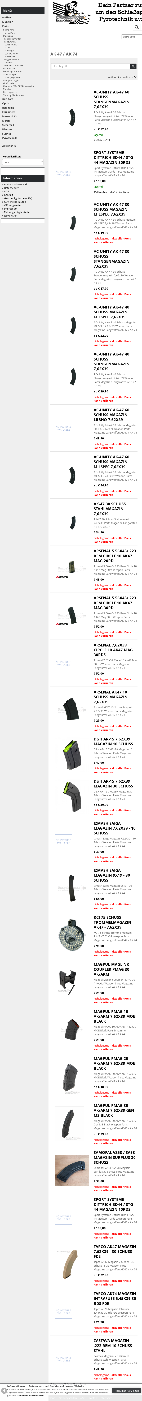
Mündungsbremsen (12, 71)
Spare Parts (8, 29)
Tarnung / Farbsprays (13, 95)
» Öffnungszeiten (12, 205)
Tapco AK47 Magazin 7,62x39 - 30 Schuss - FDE (115, 1251)
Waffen (6, 17)
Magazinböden (10, 59)
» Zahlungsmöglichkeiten (16, 212)
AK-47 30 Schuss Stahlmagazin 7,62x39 (110, 508)
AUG (6, 47)
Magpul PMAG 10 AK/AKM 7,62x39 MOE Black (114, 1016)
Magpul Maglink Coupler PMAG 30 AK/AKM (111, 969)
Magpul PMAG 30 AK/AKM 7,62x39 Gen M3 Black (114, 1110)
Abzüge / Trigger (10, 80)
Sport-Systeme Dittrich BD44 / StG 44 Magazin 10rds (113, 1204)
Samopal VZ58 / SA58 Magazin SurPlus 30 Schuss (115, 1157)
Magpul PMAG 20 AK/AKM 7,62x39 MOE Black (114, 1063)
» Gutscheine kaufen (14, 201)
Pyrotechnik (9, 138)
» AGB (5, 191)
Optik (5, 103)
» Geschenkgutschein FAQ (17, 198)
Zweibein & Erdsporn (12, 65)
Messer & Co (9, 116)
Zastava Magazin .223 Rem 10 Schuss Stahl (113, 1345)
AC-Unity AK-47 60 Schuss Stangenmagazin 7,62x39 (112, 99)
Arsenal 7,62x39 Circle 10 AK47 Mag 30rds (113, 649)
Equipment (8, 112)
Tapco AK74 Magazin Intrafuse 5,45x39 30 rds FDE (115, 1298)
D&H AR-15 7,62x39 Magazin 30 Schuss (113, 784)
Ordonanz (8, 56)
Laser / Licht (8, 68)
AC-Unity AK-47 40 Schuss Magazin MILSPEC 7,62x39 (111, 312)
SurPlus (6, 133)
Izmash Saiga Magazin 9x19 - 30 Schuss (112, 875)
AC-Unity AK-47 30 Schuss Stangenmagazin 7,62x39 (112, 259)
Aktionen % (9, 145)
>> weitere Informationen (30, 1395)
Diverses (7, 129)
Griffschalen (8, 83)
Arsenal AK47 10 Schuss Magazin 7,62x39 (110, 696)
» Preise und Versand (14, 184)
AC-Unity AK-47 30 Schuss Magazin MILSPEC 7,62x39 (111, 209)
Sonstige (8, 50)
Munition (7, 21)
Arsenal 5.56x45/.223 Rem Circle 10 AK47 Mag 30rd (115, 602)
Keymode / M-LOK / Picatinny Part (18, 86)
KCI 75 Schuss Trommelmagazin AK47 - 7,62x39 (112, 922)
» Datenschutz (10, 188)
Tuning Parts (8, 32)
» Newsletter (9, 215)
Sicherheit (8, 125)
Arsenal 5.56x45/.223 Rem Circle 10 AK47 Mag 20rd (115, 555)
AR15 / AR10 (9, 44)
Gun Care (7, 99)
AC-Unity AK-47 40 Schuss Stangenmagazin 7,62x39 (112, 361)
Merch (6, 120)
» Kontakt (7, 194)
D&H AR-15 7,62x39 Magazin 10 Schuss (113, 741)
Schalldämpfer (9, 74)
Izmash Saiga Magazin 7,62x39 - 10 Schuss (115, 828)
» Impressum (9, 208)
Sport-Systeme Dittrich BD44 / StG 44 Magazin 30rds (113, 157)
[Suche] (133, 66)
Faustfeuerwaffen (11, 38)
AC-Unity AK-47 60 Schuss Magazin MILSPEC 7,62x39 (111, 461)
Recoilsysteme (9, 92)
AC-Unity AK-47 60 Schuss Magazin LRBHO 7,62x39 (111, 414)
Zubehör (7, 62)
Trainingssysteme (11, 77)
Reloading (8, 107)
